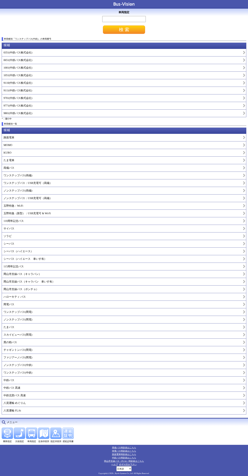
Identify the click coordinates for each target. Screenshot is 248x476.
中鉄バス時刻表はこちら (124, 457)
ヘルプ (114, 464)
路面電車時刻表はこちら (124, 454)
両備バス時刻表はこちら (124, 447)
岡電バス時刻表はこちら (124, 451)
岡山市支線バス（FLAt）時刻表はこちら (124, 461)
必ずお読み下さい (128, 464)
